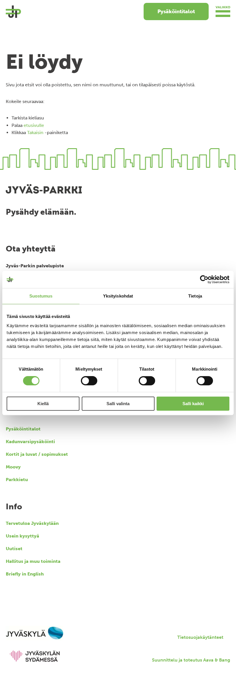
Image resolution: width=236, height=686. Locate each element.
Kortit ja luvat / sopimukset (37, 454)
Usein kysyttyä (22, 536)
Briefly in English (25, 574)
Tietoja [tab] (195, 296)
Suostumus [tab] (41, 296)
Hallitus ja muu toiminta (33, 561)
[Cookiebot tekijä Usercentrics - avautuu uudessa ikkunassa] (204, 279)
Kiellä (43, 403)
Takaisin (35, 132)
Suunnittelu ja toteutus (191, 660)
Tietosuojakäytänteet (200, 637)
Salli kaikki (193, 403)
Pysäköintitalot (176, 11)
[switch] (89, 380)
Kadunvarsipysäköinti (30, 441)
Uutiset (14, 548)
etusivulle (34, 125)
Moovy (13, 467)
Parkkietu (17, 479)
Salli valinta (118, 403)
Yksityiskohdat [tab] (118, 296)
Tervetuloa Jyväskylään (32, 523)
